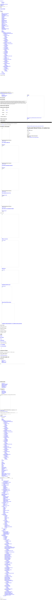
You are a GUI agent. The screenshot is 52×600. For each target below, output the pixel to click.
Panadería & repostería (6, 534)
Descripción (3, 94)
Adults (4, 493)
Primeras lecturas (7, 517)
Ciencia (6, 522)
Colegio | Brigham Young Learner (9, 550)
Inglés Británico (5, 537)
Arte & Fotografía (5, 481)
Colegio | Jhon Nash (7, 557)
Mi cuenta (3, 471)
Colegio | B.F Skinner (7, 548)
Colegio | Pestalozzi (7, 577)
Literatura (3, 506)
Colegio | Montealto (7, 568)
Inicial (5, 424)
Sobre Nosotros (4, 475)
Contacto (3, 460)
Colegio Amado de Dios (6, 423)
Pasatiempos (4, 488)
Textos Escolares (4, 535)
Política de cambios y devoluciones (6, 473)
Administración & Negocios (6, 490)
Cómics (4, 503)
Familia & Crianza (5, 487)
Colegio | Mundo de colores (8, 569)
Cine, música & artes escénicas (7, 482)
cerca (5, 599)
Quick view (10, 140)
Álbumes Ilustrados (7, 525)
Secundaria (6, 425)
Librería (3, 419)
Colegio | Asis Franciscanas (8, 546)
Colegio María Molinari (6, 437)
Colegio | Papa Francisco (8, 575)
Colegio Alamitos (5, 422)
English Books (3, 492)
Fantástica (4, 508)
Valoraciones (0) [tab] (3, 118)
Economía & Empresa (4, 489)
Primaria (6, 432)
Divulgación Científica (6, 496)
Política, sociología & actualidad (7, 501)
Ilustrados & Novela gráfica (5, 502)
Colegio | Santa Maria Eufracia (8, 591)
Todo (2, 479)
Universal (4, 513)
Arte (30, 136)
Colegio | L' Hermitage (7, 558)
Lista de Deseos (4, 470)
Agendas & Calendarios (6, 483)
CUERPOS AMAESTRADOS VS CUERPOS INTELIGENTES (12, 323)
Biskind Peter (3, 144)
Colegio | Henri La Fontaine (8, 556)
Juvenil (4, 509)
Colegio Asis (4, 426)
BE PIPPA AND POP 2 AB (6, 284)
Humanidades (3, 495)
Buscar (8, 477)
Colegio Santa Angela (6, 449)
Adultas (6, 538)
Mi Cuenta (2, 337)
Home (1, 335)
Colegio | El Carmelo (7, 554)
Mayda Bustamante (4, 210)
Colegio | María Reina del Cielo (8, 567)
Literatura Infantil (4, 514)
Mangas (4, 504)
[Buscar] (1, 7)
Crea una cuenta (5, 411)
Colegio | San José (7, 579)
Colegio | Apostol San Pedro (8, 543)
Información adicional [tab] (4, 105)
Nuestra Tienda (2, 8)
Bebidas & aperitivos (5, 531)
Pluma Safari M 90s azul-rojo (6, 302)
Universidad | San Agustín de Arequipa (8, 421)
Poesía (4, 511)
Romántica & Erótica (5, 512)
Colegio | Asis (6, 544)
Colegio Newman (5, 441)
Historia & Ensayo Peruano (6, 499)
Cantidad (28, 134)
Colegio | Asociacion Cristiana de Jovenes (10, 547)
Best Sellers (3, 463)
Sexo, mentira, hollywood (6, 142)
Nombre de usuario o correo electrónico (5, 412)
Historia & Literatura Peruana (8, 526)
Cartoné (6, 516)
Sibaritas (3, 530)
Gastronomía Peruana (6, 533)
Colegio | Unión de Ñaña (8, 592)
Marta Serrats (3, 167)
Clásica (4, 507)
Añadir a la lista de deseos (5, 140)
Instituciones (2, 340)
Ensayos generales (5, 497)
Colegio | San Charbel (7, 578)
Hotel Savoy (4, 268)
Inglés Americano (5, 536)
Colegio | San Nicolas (7, 585)
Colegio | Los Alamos (7, 561)
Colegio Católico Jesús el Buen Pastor (7, 431)
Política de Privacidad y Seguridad (6, 474)
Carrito (3, 465)
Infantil (4, 529)
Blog (2, 464)
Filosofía (4, 498)
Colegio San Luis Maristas (6, 451)
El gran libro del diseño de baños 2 (7, 165)
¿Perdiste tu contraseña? (3, 416)
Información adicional (4, 95)
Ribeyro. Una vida (5, 238)
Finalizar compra (4, 467)
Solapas (6, 518)
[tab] (27, 94)
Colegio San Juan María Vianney (7, 447)
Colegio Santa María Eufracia (6, 454)
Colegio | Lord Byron (7, 559)
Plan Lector (4, 595)
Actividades (6, 515)
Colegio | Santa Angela (7, 589)
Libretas (4, 484)
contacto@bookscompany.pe (3, 355)
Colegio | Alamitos (7, 539)
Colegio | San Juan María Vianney (9, 580)
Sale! (2, 459)
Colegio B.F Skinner (5, 428)
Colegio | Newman (7, 570)
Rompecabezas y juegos (6, 505)
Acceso (1, 415)
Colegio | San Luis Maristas (8, 582)
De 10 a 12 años (5, 520)
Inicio (2, 461)
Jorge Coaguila (3, 240)
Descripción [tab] (2, 97)
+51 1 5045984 (2, 73)
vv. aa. (29, 129)
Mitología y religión (5, 500)
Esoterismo (4, 486)
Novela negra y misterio (6, 510)
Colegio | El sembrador (7, 555)
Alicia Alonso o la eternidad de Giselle (8, 208)
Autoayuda (4, 485)
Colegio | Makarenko (7, 564)
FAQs (2, 466)
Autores (3, 462)
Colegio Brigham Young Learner (7, 430)
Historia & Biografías (4, 494)
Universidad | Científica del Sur (8, 593)
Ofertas (3, 472)
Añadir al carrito (4, 191)
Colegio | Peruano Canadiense (8, 576)
